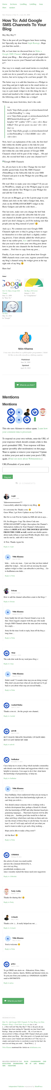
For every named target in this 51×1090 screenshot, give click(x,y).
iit (30, 1063)
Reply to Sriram (9, 601)
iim (26, 1063)
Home (4, 4)
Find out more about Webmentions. (25, 458)
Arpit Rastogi (33, 43)
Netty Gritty (16, 891)
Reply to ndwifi (9, 744)
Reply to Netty (9, 902)
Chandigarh (36, 1061)
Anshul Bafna (16, 704)
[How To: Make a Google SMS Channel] (12, 284)
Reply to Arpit (9, 547)
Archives (13, 4)
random (12, 8)
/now (41, 4)
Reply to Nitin (10, 576)
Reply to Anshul (9, 716)
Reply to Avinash (10, 928)
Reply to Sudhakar (10, 778)
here (25, 240)
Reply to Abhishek (10, 876)
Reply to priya (8, 983)
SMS (3, 1066)
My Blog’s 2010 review (31, 291)
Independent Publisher (16, 1086)
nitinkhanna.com (35, 1047)
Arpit (13, 496)
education (6, 1063)
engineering (18, 1063)
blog (26, 1061)
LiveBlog (23, 4)
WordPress (38, 1086)
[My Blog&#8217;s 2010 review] (34, 284)
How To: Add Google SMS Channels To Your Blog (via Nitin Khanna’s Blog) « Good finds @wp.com (23, 1023)
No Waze (5, 313)
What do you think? (27, 385)
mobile (41, 1063)
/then (4, 8)
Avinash (14, 916)
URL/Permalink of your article (16, 464)
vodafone (12, 1066)
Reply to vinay (9, 664)
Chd (44, 1061)
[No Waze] (12, 306)
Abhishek (15, 854)
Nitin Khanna (6, 15)
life (35, 1063)
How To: (16, 15)
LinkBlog (33, 4)
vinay (13, 652)
